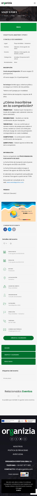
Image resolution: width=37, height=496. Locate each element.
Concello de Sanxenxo (14, 296)
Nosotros (18, 446)
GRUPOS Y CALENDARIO (11, 355)
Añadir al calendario (18, 338)
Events (13, 15)
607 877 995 (12, 322)
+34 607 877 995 (23, 465)
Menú (18, 27)
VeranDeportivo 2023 (14, 305)
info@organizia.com (14, 331)
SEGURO (7, 348)
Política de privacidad (18, 450)
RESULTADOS (8, 361)
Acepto (18, 490)
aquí (20, 488)
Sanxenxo (11, 279)
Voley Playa (7, 378)
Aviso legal (18, 454)
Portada (6, 15)
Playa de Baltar (12, 288)
